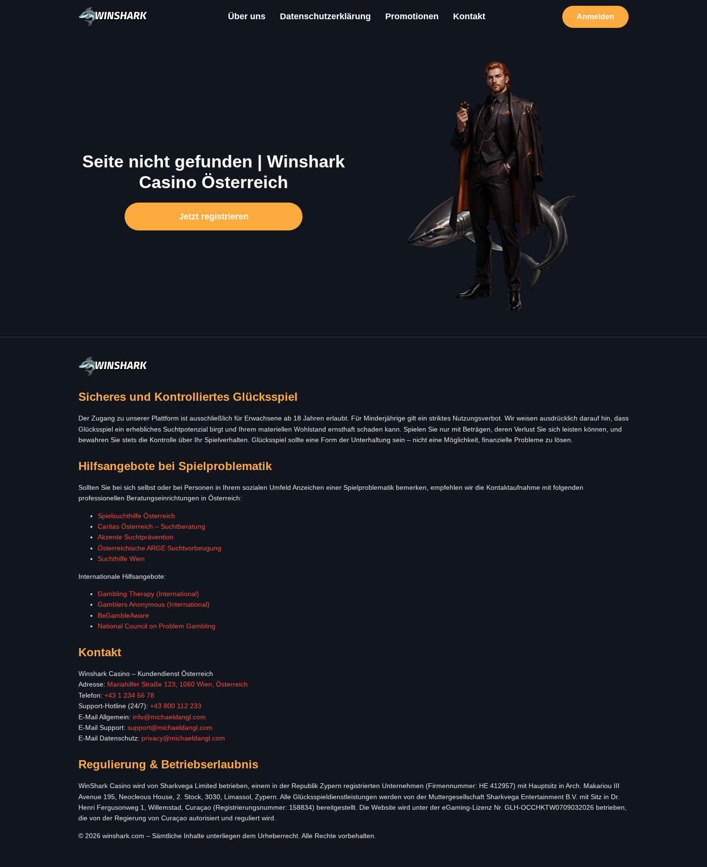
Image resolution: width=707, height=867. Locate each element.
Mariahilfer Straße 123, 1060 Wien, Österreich (177, 684)
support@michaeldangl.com (170, 727)
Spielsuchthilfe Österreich (136, 516)
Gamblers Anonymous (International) (154, 604)
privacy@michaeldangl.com (183, 738)
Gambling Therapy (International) (148, 594)
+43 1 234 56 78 (129, 695)
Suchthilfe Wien (121, 558)
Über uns (246, 16)
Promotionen (412, 16)
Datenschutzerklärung (325, 16)
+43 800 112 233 (176, 706)
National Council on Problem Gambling (156, 626)
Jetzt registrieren (214, 216)
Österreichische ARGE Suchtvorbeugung (159, 548)
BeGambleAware (123, 615)
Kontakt (469, 16)
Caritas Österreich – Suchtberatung (151, 526)
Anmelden (595, 17)
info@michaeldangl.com (169, 717)
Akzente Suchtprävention (136, 537)
